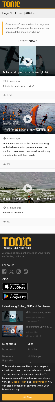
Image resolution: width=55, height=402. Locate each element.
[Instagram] (18, 272)
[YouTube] (26, 272)
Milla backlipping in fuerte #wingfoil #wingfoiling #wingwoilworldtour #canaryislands (29, 72)
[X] (11, 272)
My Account (8, 349)
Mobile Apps (34, 356)
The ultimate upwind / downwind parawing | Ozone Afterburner (29, 129)
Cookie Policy (19, 381)
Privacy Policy (39, 381)
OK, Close (27, 397)
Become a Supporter (7, 358)
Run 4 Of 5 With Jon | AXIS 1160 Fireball (27, 198)
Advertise (32, 349)
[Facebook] (4, 272)
